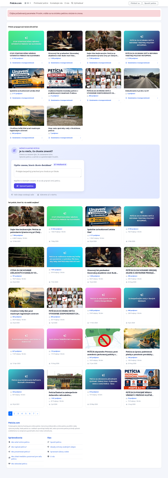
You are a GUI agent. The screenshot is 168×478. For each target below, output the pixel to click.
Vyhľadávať (78, 3)
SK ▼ (29, 3)
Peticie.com (16, 3)
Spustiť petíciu (150, 3)
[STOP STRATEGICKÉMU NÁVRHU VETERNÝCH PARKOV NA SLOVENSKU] (26, 48)
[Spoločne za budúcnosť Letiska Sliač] (26, 84)
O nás (66, 3)
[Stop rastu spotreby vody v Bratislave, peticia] (65, 123)
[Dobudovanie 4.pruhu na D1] (142, 84)
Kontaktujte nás (56, 3)
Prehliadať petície (41, 3)
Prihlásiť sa (135, 3)
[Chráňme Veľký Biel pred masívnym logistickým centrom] (26, 123)
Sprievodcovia (15, 437)
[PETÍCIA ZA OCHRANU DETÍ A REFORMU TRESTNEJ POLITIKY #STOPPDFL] (142, 48)
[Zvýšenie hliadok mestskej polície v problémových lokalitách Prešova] (65, 85)
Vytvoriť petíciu (26, 186)
